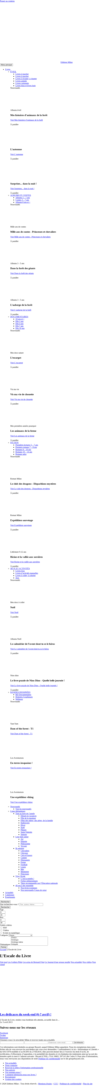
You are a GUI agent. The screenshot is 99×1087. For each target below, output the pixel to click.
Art (22, 839)
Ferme (23, 862)
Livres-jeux (20, 571)
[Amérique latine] (29, 942)
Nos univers (10, 1070)
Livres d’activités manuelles (26, 573)
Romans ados (20, 454)
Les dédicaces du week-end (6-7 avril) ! (25, 1014)
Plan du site (87, 1084)
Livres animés (21, 81)
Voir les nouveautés (23, 809)
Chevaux (24, 853)
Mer (22, 869)
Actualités (9, 892)
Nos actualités (76, 962)
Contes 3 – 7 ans (22, 200)
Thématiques (5, 944)
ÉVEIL (13, 72)
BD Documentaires (23, 694)
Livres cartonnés (22, 83)
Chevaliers (25, 851)
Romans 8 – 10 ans (23, 449)
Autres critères (6, 925)
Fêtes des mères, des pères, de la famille (37, 820)
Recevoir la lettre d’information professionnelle (24, 1068)
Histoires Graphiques (24, 697)
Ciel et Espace (26, 855)
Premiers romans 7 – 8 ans (26, 447)
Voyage (24, 846)
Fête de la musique (28, 818)
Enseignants (10, 897)
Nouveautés (15, 806)
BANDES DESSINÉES (20, 692)
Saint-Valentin (26, 832)
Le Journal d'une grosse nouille (57, 962)
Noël (23, 827)
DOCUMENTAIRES (19, 317)
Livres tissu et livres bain (25, 86)
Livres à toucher (22, 74)
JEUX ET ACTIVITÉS (20, 568)
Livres (7, 69)
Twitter (3, 1035)
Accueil (3, 949)
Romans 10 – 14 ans (23, 452)
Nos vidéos (87, 962)
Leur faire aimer (21, 837)
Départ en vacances (28, 816)
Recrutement (10, 1077)
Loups (23, 867)
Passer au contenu (7, 1)
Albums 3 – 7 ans (22, 197)
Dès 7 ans (19, 326)
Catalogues (9, 895)
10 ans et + (19, 319)
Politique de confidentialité (49, 1059)
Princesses (25, 874)
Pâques (23, 830)
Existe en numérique (11, 933)
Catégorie (4, 935)
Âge (1, 910)
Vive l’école (20, 876)
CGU (55, 1084)
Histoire (24, 841)
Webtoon (19, 699)
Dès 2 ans (19, 321)
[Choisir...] (29, 938)
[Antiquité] (29, 944)
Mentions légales (45, 1084)
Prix (1, 917)
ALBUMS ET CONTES (20, 195)
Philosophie (25, 844)
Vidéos (6, 930)
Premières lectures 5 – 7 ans (26, 445)
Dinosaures (25, 860)
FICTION (14, 443)
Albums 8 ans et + (22, 202)
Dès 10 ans (19, 328)
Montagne (25, 872)
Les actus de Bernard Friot (33, 962)
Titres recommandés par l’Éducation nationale (39, 883)
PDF (5, 928)
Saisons (24, 834)
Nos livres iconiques (29, 888)
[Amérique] (29, 940)
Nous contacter (11, 1065)
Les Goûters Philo (15, 962)
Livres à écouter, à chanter (26, 79)
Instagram (4, 1038)
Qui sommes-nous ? (13, 1072)
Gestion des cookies (13, 1079)
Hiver (23, 825)
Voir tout (3, 962)
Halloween (25, 823)
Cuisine (24, 858)
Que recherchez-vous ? (9, 904)
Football (24, 865)
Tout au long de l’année (25, 813)
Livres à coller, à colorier (25, 575)
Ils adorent (19, 848)
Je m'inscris (78, 1043)
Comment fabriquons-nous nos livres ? (20, 1075)
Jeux (17, 578)
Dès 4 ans (19, 324)
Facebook (4, 1033)
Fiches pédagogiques (29, 881)
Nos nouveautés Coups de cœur (34, 890)
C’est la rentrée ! (27, 878)
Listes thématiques (17, 811)
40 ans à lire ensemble (24, 885)
